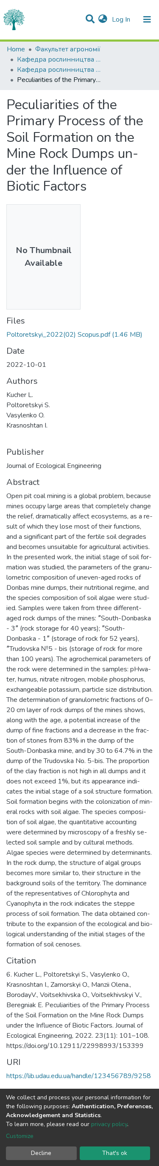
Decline (41, 1153)
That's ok (114, 1153)
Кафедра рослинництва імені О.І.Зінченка (59, 59)
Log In (122, 19)
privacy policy (109, 1124)
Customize (19, 1136)
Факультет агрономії (67, 49)
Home (16, 49)
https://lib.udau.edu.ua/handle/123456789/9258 (78, 1076)
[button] (102, 19)
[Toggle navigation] (147, 19)
